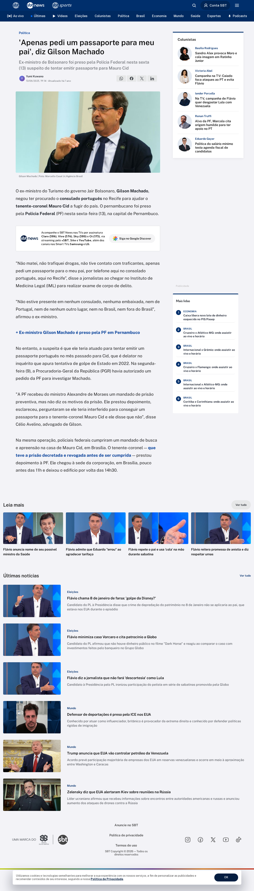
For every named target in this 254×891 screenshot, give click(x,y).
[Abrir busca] (194, 5)
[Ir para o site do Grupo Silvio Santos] (32, 840)
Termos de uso (126, 845)
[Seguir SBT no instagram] (188, 840)
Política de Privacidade (107, 879)
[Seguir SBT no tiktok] (238, 840)
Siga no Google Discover (135, 238)
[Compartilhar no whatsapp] (121, 78)
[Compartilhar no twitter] (142, 78)
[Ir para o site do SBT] (63, 840)
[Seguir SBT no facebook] (200, 840)
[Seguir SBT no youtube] (226, 840)
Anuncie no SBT (126, 825)
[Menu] (237, 5)
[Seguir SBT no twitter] (213, 840)
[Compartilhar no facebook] (131, 78)
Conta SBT (218, 5)
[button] (33, 540)
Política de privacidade (126, 835)
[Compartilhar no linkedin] (152, 78)
